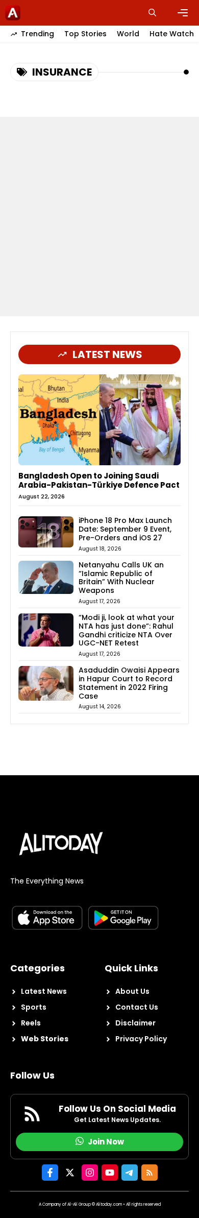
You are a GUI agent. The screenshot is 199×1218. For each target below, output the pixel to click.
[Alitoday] (12, 13)
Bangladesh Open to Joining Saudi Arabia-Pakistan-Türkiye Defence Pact (99, 480)
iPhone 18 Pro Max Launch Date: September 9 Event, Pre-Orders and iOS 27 (125, 529)
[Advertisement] (99, 216)
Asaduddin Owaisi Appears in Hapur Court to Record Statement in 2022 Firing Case (129, 683)
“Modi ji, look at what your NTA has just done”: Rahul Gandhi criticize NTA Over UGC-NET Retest (127, 630)
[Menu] (182, 13)
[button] (152, 13)
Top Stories (85, 34)
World (128, 34)
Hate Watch (172, 34)
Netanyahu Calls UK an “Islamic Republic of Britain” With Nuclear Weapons (121, 577)
